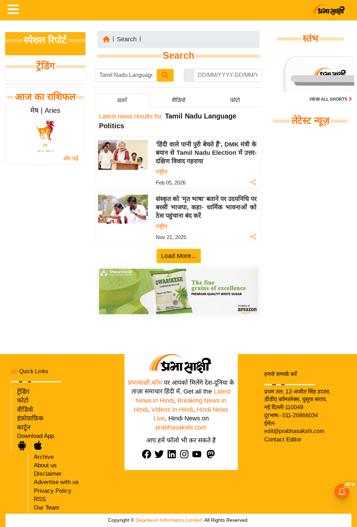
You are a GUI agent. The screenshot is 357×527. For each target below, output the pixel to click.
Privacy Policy (52, 491)
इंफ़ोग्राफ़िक (30, 418)
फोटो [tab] (235, 100)
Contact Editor (283, 439)
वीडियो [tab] (178, 100)
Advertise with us (56, 482)
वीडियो (25, 409)
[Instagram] (186, 454)
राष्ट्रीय (161, 172)
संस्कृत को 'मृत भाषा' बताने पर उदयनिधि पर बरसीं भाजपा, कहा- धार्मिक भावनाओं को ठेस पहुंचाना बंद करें (206, 207)
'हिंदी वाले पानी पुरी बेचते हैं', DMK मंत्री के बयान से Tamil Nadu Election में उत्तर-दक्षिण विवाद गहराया (206, 153)
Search (127, 39)
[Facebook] (148, 454)
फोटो (23, 400)
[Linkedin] (173, 454)
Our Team (46, 507)
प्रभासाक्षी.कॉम (145, 382)
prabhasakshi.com (180, 427)
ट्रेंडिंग (45, 66)
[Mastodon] (212, 454)
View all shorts (328, 99)
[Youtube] (198, 454)
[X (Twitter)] (160, 454)
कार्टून (23, 427)
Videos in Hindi (172, 409)
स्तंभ (310, 38)
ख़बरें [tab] (122, 100)
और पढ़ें (70, 158)
